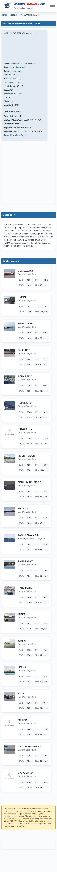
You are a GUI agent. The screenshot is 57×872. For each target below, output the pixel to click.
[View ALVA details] (9, 696)
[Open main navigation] (52, 6)
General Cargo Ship (18, 67)
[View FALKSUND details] (9, 353)
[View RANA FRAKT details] (9, 564)
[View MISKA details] (9, 617)
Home (4, 15)
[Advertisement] (28, 843)
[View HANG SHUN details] (9, 432)
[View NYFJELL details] (9, 300)
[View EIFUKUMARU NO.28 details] (9, 485)
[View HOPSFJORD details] (9, 405)
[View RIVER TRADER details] (9, 458)
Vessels (13, 15)
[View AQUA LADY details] (9, 379)
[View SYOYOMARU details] (9, 775)
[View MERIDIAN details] (9, 723)
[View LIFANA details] (9, 670)
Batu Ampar (21, 135)
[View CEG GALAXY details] (9, 273)
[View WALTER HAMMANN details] (9, 749)
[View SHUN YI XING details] (9, 326)
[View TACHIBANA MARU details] (9, 538)
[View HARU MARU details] (9, 590)
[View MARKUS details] (9, 511)
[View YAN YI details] (9, 643)
